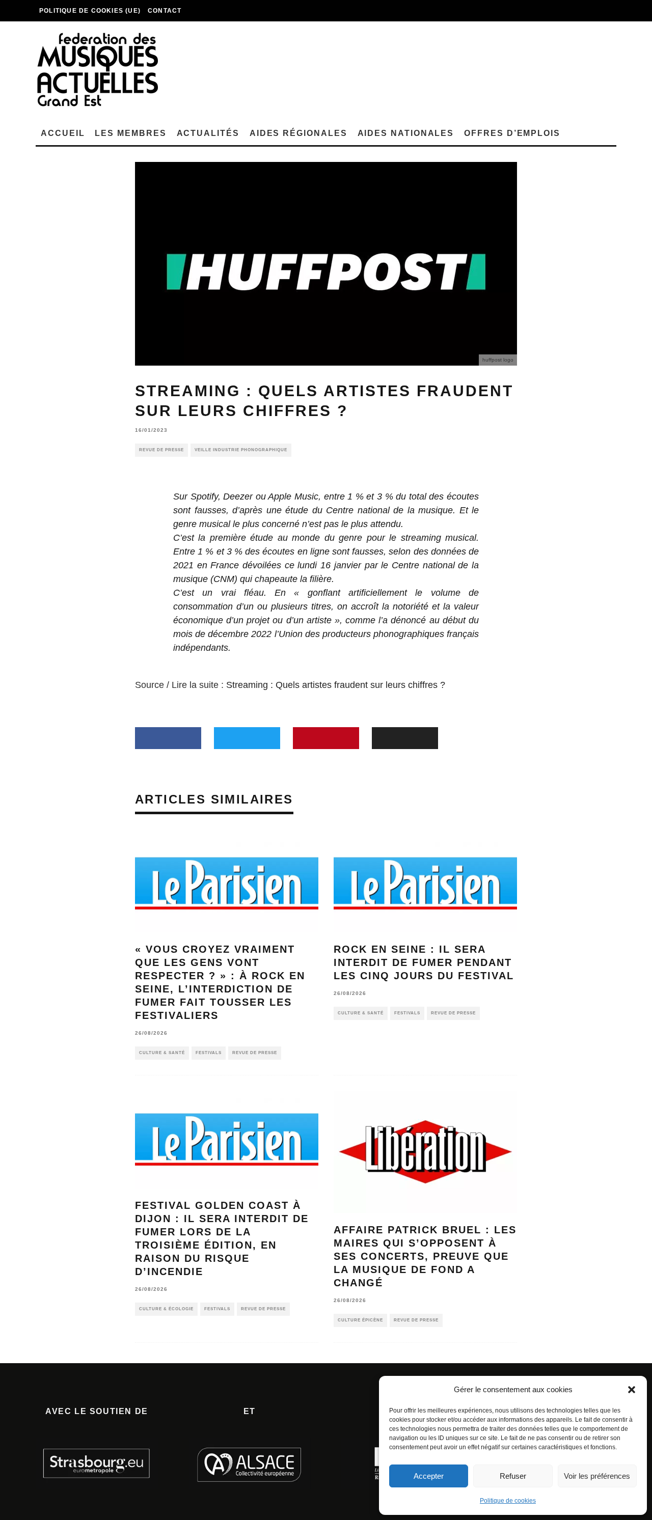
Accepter (429, 1476)
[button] (632, 1390)
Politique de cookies (508, 1500)
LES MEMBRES (130, 133)
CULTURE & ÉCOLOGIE (166, 1309)
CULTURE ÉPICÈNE (360, 1320)
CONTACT (164, 10)
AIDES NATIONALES (406, 133)
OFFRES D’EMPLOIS (512, 133)
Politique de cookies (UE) (90, 10)
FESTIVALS (209, 1053)
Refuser (513, 1476)
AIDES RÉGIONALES (298, 133)
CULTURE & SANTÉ (162, 1053)
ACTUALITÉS (208, 133)
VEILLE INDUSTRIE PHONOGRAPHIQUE (241, 450)
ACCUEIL (63, 133)
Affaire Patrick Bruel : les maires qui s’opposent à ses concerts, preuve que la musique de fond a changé (425, 1256)
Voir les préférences (597, 1476)
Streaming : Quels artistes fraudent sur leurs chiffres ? (335, 685)
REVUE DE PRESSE (161, 450)
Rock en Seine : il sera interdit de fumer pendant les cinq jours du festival (424, 962)
